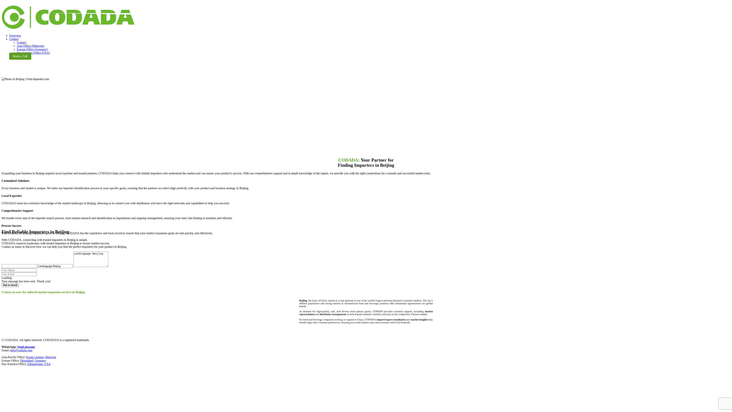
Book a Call (20, 56)
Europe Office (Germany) (32, 49)
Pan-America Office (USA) (33, 52)
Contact (21, 42)
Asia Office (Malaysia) (30, 45)
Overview (15, 35)
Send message (26, 346)
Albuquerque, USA (39, 364)
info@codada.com (21, 350)
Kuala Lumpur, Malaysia (41, 357)
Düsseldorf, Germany (33, 360)
